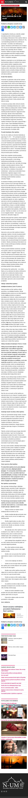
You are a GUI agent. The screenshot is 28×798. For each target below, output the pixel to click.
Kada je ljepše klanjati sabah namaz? (11, 755)
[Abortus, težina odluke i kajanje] (4, 649)
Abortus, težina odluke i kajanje (15, 647)
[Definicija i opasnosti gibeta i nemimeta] (4, 641)
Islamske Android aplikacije (9, 703)
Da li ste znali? (4, 675)
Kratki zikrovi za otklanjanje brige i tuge (11, 685)
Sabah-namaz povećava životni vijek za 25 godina (13, 677)
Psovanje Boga (12, 655)
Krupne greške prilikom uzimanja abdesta (11, 673)
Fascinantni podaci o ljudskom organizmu (11, 693)
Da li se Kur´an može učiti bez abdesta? (12, 720)
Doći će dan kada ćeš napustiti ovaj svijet (11, 683)
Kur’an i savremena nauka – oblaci (9, 687)
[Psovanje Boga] (4, 657)
